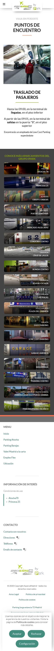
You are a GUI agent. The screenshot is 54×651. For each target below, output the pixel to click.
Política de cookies (25, 622)
